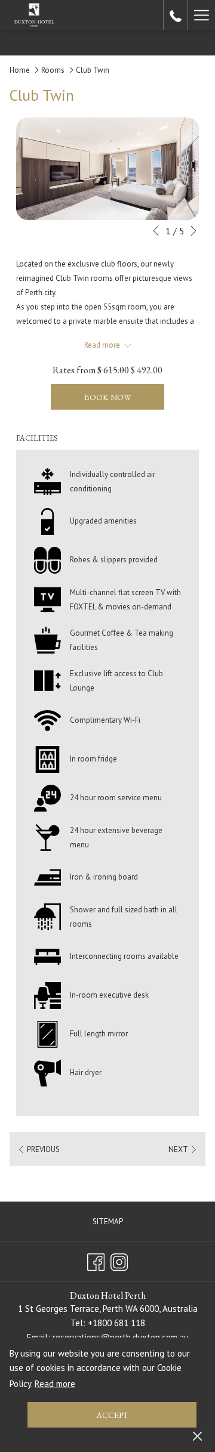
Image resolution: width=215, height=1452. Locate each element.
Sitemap (108, 1221)
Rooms (52, 70)
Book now (107, 397)
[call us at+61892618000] (176, 15)
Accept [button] (112, 1415)
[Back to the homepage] (34, 15)
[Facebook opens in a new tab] (96, 1260)
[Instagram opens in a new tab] (119, 1260)
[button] (107, 168)
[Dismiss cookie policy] (197, 1435)
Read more (55, 1383)
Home (20, 70)
